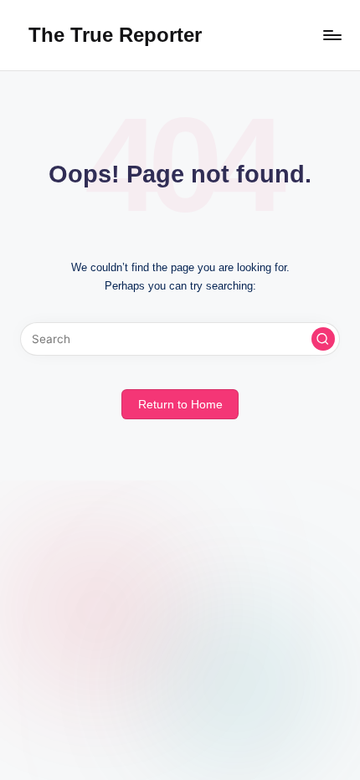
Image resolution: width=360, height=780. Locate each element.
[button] (323, 339)
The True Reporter (115, 34)
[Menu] (331, 34)
